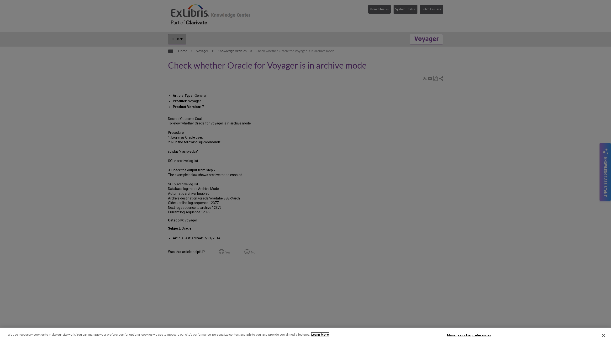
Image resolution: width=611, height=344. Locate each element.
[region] (305, 336)
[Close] (603, 335)
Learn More (320, 334)
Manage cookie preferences (469, 335)
